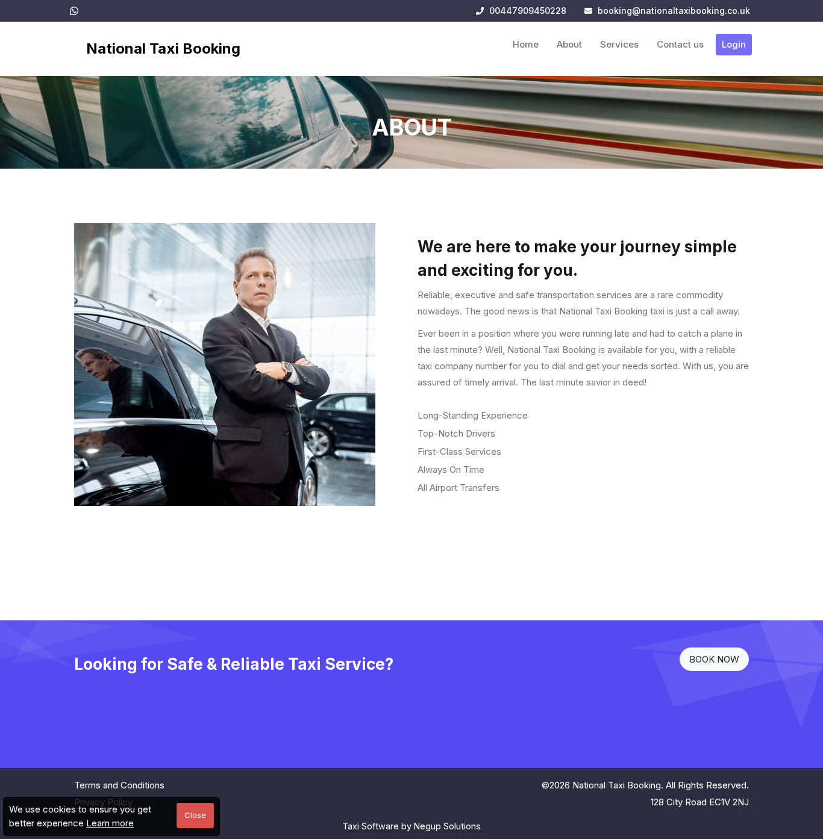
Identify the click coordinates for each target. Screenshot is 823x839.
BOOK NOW (714, 659)
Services (619, 44)
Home (526, 44)
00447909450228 (526, 10)
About (569, 44)
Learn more (110, 823)
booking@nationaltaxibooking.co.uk (674, 10)
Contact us (680, 44)
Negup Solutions (447, 826)
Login (734, 44)
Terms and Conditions (119, 785)
